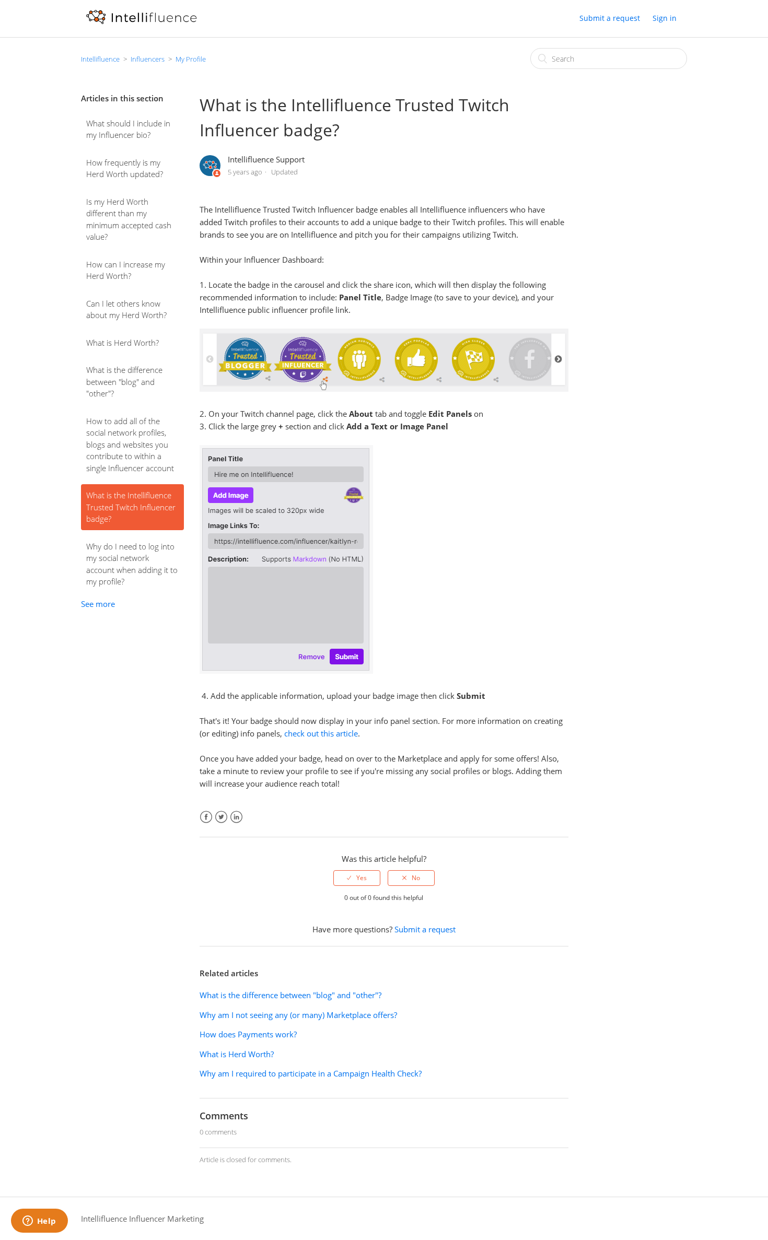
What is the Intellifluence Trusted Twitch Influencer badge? (131, 507)
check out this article (321, 733)
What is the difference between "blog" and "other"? (124, 382)
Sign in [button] (665, 18)
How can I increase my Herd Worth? (125, 270)
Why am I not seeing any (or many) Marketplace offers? (298, 1015)
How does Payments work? (248, 1034)
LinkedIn (236, 817)
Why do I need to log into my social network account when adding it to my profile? (132, 564)
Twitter (221, 817)
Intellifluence (100, 59)
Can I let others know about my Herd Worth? (126, 309)
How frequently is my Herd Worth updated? (124, 168)
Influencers (148, 59)
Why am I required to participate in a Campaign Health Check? (311, 1073)
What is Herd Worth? (122, 342)
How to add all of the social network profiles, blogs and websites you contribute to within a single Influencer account (130, 444)
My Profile (191, 59)
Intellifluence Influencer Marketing (142, 1218)
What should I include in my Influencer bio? (128, 129)
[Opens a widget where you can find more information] (39, 1222)
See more (98, 604)
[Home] (141, 23)
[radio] (356, 878)
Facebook (206, 817)
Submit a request (609, 18)
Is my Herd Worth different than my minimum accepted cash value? (128, 219)
